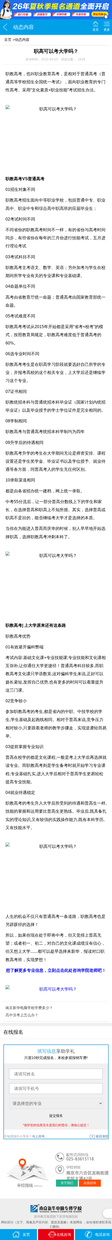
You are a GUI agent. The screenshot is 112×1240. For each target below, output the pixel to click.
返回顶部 (102, 1136)
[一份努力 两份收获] (56, 9)
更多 (107, 30)
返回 (5, 27)
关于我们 (67, 1183)
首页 (95, 30)
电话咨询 (102, 1234)
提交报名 (56, 1116)
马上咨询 (38, 1136)
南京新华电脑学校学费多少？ (29, 1008)
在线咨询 (90, 1183)
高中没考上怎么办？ (21, 1015)
